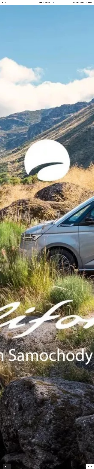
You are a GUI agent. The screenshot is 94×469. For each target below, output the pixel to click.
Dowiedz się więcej (9, 20)
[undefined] (88, 466)
